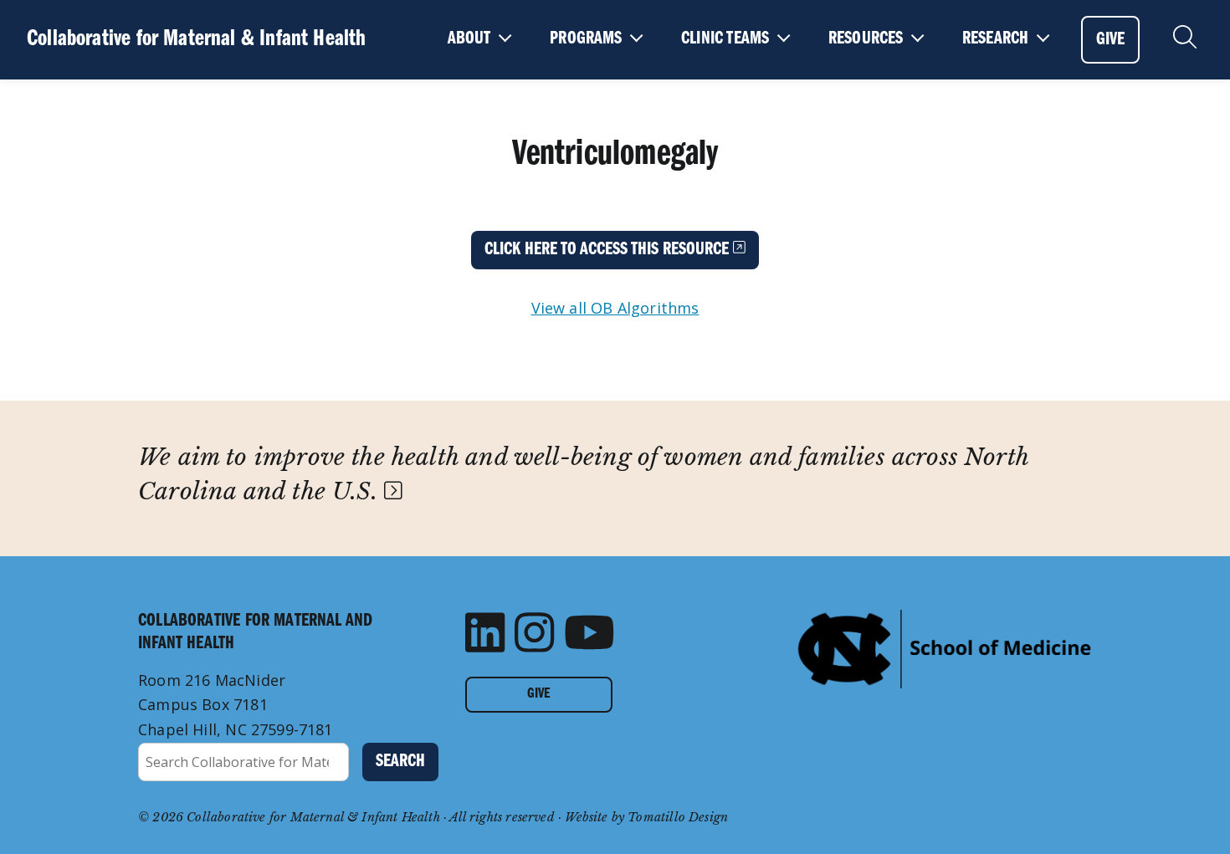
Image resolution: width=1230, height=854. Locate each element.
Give (538, 694)
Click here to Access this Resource (608, 249)
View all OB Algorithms (615, 308)
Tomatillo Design (678, 817)
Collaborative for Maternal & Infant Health (196, 39)
